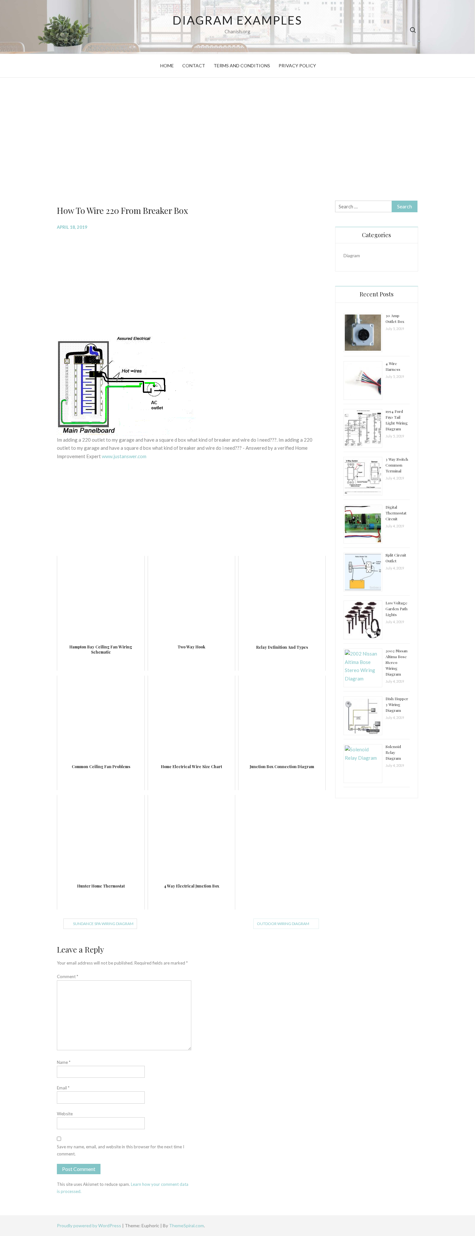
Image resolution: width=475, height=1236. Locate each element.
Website (65, 1113)
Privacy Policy (297, 65)
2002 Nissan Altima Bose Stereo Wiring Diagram (396, 662)
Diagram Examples (237, 20)
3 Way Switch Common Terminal (396, 465)
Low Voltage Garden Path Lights (396, 608)
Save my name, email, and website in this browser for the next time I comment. (120, 1150)
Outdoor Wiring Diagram (283, 923)
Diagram (351, 255)
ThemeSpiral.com (186, 1225)
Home (167, 65)
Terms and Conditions (242, 65)
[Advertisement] (237, 139)
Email (63, 1087)
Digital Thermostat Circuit (395, 512)
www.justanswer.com (124, 456)
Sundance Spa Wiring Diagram (103, 923)
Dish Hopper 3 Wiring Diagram (396, 704)
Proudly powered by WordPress (89, 1225)
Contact (193, 65)
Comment (67, 976)
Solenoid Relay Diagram (393, 752)
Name (63, 1062)
